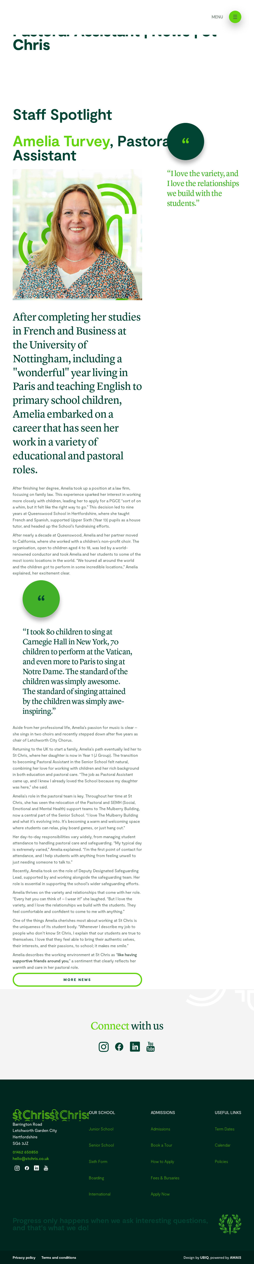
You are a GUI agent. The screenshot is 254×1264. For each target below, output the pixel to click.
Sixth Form (98, 1161)
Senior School (101, 1145)
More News (77, 979)
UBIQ (204, 1257)
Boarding (96, 1177)
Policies (221, 1161)
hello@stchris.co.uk (31, 1158)
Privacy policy (24, 1257)
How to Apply (162, 1161)
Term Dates (224, 1128)
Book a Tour (161, 1145)
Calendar (222, 1145)
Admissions (160, 1128)
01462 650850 (25, 1152)
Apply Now (160, 1194)
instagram (103, 1046)
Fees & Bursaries (165, 1177)
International (99, 1194)
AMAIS (235, 1257)
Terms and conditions (58, 1257)
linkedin (134, 1046)
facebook (119, 1046)
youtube (150, 1046)
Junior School (101, 1128)
